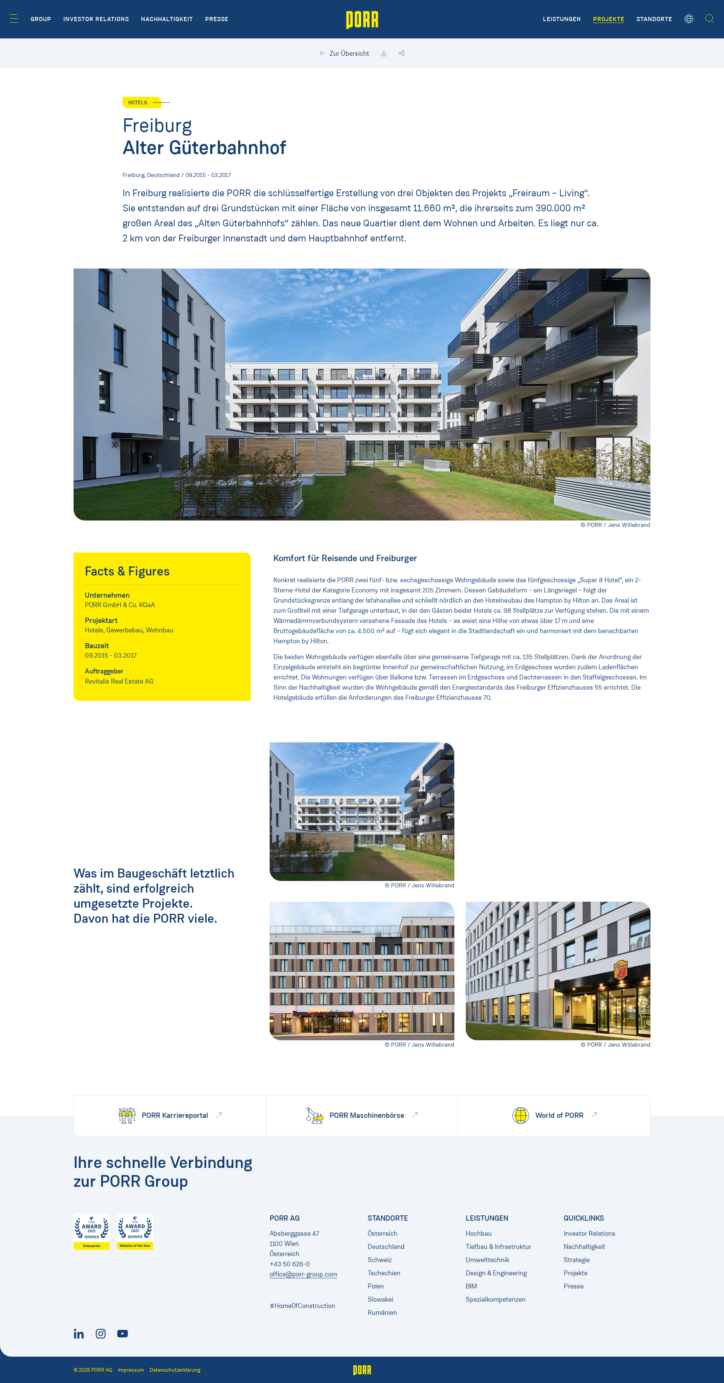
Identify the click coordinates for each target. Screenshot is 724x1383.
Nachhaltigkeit (584, 1247)
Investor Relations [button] (96, 19)
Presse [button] (217, 19)
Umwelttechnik (487, 1260)
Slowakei (380, 1299)
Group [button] (41, 19)
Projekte (575, 1273)
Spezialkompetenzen (496, 1299)
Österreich (382, 1233)
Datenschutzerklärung (175, 1370)
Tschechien (384, 1273)
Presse (574, 1286)
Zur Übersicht (348, 53)
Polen (376, 1286)
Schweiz (380, 1260)
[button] (14, 18)
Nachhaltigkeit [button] (167, 19)
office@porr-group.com (303, 1274)
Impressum (131, 1370)
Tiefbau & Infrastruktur (498, 1247)
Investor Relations (589, 1233)
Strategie (577, 1260)
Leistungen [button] (562, 19)
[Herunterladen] (384, 53)
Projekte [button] (608, 19)
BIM (471, 1286)
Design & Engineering (496, 1273)
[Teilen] (402, 53)
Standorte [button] (654, 19)
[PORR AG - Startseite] (362, 19)
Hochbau (479, 1233)
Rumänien (382, 1312)
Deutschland (386, 1247)
